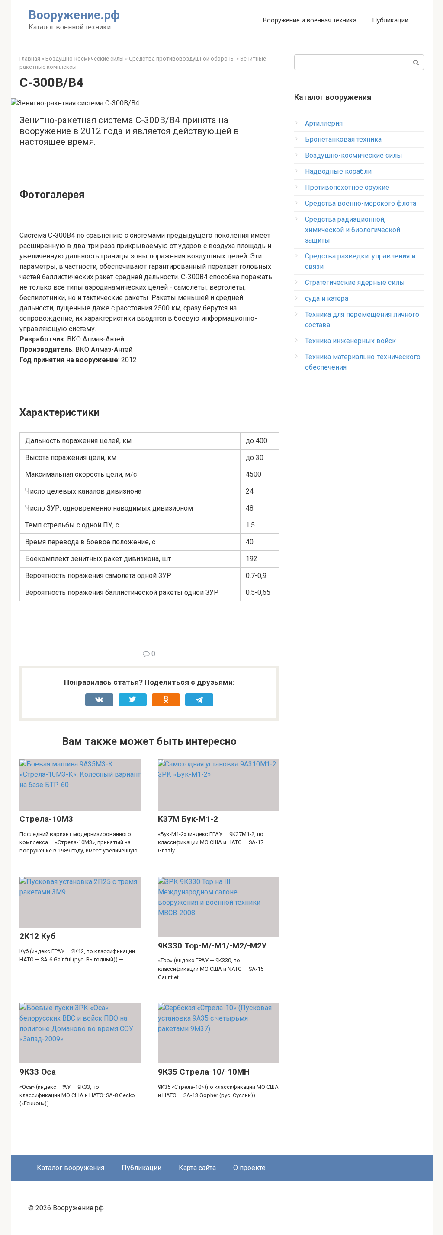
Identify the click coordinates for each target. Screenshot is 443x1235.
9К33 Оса (37, 1072)
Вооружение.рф (74, 15)
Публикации (390, 20)
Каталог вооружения (70, 1168)
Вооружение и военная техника (309, 20)
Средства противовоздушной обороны (182, 58)
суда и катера (326, 298)
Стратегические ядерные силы (355, 282)
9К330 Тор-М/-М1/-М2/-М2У (212, 946)
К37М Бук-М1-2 (188, 819)
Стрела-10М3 (46, 819)
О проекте (249, 1168)
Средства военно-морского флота (360, 203)
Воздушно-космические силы (84, 58)
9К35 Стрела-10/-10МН (204, 1072)
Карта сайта (197, 1168)
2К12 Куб (37, 936)
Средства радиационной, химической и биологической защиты (352, 229)
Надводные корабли (338, 171)
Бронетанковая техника (343, 139)
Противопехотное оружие (347, 187)
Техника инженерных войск (350, 341)
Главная (29, 58)
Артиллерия (324, 123)
